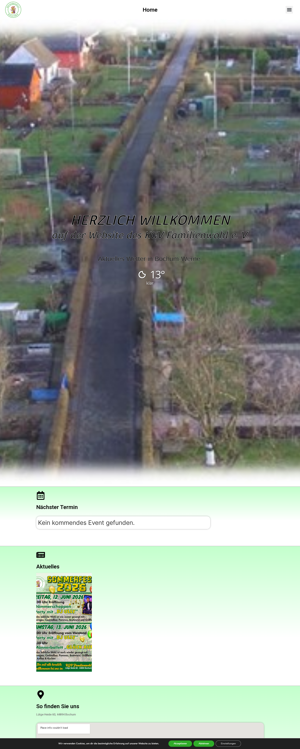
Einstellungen (228, 743)
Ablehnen (204, 743)
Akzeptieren (180, 743)
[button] (289, 10)
